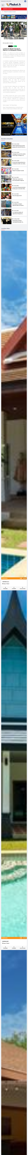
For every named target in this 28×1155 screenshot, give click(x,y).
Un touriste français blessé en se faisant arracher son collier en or (18, 162)
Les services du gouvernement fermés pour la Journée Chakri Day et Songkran (18, 187)
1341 (12, 43)
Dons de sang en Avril (17, 194)
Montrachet (5, 941)
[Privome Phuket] (14, 124)
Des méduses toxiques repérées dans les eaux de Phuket (17, 204)
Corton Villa (5, 581)
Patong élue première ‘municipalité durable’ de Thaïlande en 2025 (17, 220)
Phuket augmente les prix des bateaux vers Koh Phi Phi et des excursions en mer (19, 145)
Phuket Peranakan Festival (18, 169)
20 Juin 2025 (6, 43)
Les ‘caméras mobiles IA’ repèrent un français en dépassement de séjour (17, 212)
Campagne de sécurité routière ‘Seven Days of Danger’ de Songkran (19, 154)
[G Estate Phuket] (14, 16)
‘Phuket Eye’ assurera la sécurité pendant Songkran (15, 11)
